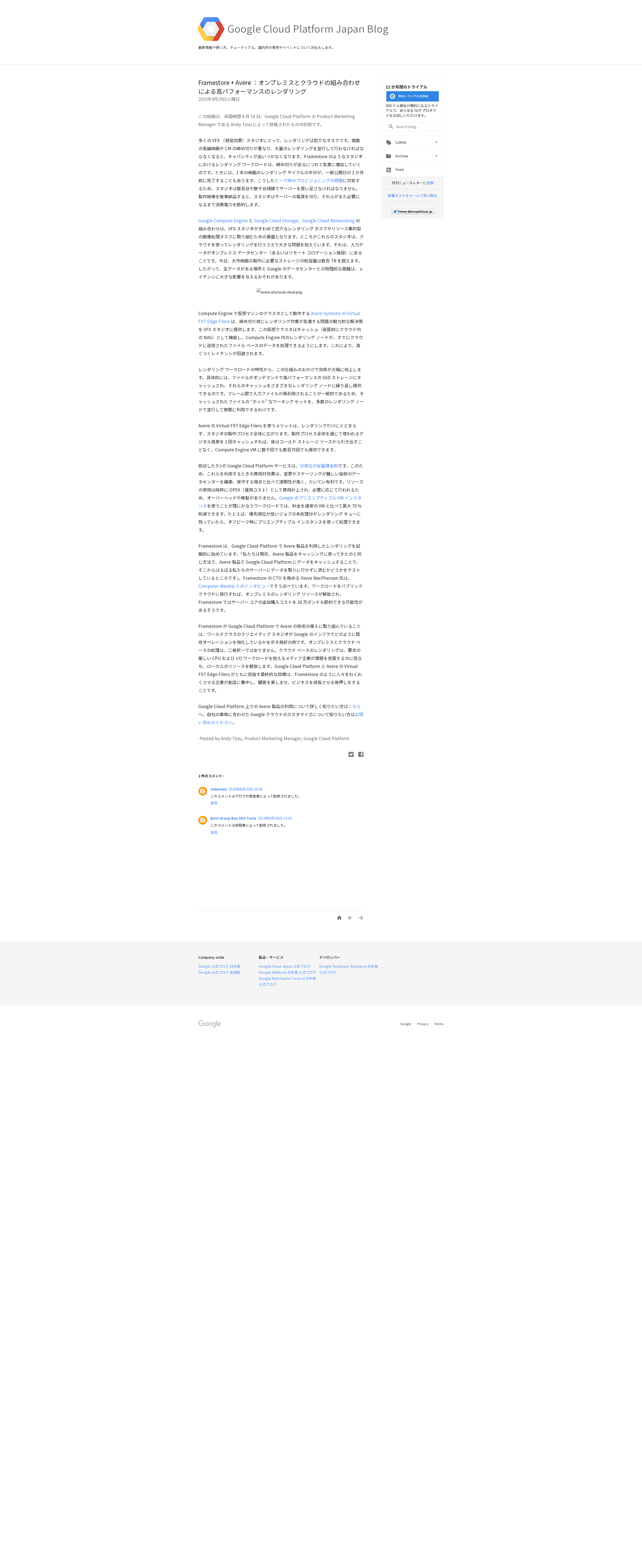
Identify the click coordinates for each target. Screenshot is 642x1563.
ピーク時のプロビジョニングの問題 (309, 180)
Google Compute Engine (223, 220)
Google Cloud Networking (328, 220)
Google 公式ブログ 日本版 (219, 966)
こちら (354, 706)
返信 (213, 802)
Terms (439, 1023)
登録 (430, 182)
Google (406, 1023)
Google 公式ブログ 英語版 (219, 972)
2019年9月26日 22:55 (275, 818)
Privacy (423, 1023)
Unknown (218, 789)
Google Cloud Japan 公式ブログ (285, 966)
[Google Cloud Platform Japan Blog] (307, 40)
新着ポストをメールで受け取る (412, 195)
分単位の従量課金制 (319, 465)
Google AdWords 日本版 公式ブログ (287, 972)
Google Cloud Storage (276, 220)
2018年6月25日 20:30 (245, 789)
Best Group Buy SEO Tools (233, 818)
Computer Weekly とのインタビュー (234, 586)
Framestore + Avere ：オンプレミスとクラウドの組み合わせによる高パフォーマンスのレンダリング (279, 86)
